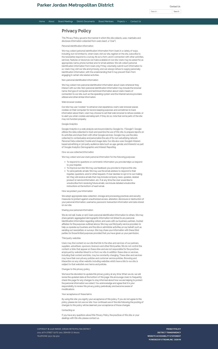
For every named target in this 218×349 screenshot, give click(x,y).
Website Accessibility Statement (164, 336)
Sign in (177, 340)
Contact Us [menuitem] (135, 21)
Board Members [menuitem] (106, 21)
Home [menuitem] (42, 21)
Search (176, 11)
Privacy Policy (173, 329)
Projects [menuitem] (121, 21)
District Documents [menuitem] (86, 21)
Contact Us (175, 6)
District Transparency (169, 333)
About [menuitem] (51, 21)
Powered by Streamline (161, 340)
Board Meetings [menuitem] (65, 21)
